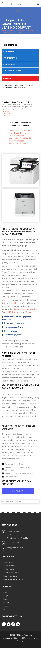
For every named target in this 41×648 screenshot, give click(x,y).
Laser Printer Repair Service (13, 579)
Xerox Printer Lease (16, 141)
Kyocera (6, 592)
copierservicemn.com (9, 30)
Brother (16, 312)
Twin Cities (13, 303)
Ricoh (16, 309)
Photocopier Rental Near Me (19, 130)
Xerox (28, 312)
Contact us (7, 79)
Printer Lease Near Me (17, 133)
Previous (20, 641)
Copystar (6, 596)
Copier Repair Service (11, 572)
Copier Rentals (8, 566)
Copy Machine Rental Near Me (20, 138)
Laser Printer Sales (12, 71)
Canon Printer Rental (16, 136)
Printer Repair (10, 58)
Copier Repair (10, 51)
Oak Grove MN (17, 491)
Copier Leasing (10, 45)
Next (36, 638)
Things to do (7, 113)
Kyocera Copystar (28, 309)
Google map (7, 115)
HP (9, 312)
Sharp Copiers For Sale (17, 143)
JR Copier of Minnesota (22, 638)
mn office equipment (26, 30)
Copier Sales (9, 64)
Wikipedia (6, 111)
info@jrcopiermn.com (15, 548)
